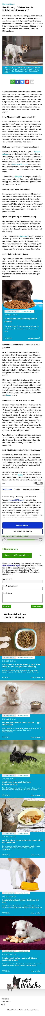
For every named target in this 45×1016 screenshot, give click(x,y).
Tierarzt (9, 395)
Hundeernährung (8, 4)
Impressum (5, 999)
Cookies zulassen (22, 525)
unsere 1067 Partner (16, 500)
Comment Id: (7, 579)
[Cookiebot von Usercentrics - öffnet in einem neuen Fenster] (33, 483)
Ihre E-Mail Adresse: (10, 586)
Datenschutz (5, 1002)
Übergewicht (24, 236)
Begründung (7, 593)
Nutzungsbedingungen (11, 566)
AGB (3, 1004)
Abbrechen (6, 606)
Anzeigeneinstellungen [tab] (31, 489)
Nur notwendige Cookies (23, 531)
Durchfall (18, 177)
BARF (20, 475)
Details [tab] (17, 489)
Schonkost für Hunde (20, 164)
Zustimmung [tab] (7, 489)
